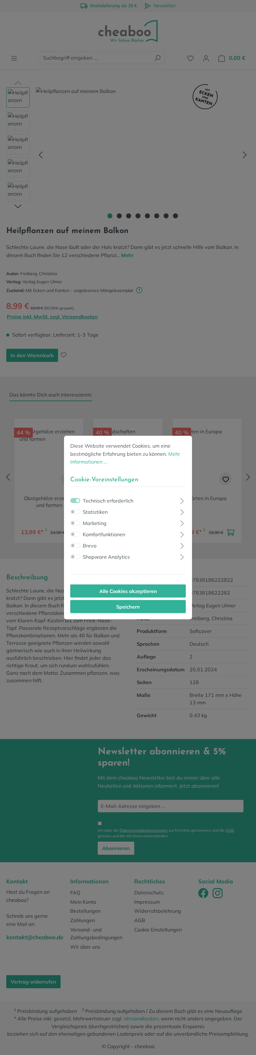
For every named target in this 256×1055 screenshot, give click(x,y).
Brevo (89, 545)
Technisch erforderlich (108, 500)
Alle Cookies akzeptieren (128, 591)
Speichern (128, 606)
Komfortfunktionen (104, 534)
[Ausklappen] (182, 499)
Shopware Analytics (106, 556)
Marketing (94, 523)
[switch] (75, 511)
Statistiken (95, 511)
